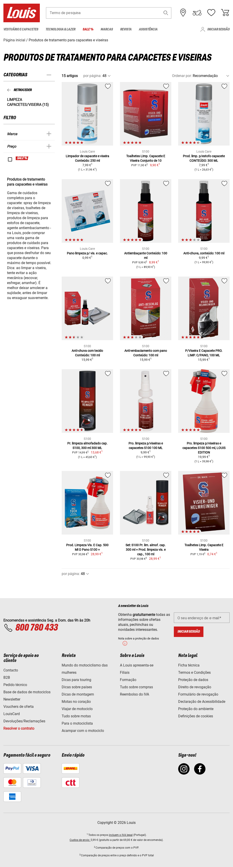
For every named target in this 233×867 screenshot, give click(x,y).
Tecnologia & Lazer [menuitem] (60, 29)
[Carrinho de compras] (225, 12)
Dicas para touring (76, 680)
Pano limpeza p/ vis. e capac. (87, 253)
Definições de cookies (195, 716)
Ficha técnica (189, 665)
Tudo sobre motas (76, 716)
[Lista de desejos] (211, 12)
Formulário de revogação (198, 694)
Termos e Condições (194, 672)
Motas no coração (76, 701)
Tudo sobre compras (136, 687)
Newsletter (11, 699)
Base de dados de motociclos (27, 692)
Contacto (10, 670)
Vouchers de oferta (18, 706)
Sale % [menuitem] (88, 29)
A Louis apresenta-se (136, 665)
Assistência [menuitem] (148, 29)
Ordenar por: (182, 76)
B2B (6, 677)
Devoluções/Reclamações (24, 721)
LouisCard (11, 714)
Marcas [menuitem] (107, 29)
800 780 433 (36, 628)
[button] (166, 12)
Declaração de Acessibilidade (201, 701)
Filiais (124, 672)
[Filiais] (183, 12)
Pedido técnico (15, 685)
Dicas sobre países (77, 687)
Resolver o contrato (18, 728)
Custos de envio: (80, 840)
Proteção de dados (193, 680)
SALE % (22, 158)
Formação (128, 680)
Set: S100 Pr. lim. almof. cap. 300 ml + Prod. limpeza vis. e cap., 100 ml (146, 549)
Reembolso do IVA (134, 694)
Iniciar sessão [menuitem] (218, 29)
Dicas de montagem (78, 694)
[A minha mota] (197, 12)
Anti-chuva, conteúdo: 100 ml (203, 253)
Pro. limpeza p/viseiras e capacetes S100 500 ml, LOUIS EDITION (203, 447)
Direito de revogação (194, 687)
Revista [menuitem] (126, 29)
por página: (92, 76)
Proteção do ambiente (195, 709)
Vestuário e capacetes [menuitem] (20, 29)
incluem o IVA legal (121, 835)
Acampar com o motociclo (83, 730)
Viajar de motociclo (77, 709)
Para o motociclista (77, 723)
